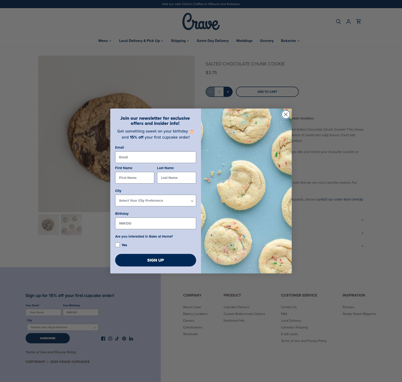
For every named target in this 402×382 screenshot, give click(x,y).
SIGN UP (155, 260)
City (118, 190)
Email (119, 147)
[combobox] (154, 200)
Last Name (165, 168)
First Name (123, 168)
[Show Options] (192, 200)
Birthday (122, 213)
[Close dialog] (286, 114)
